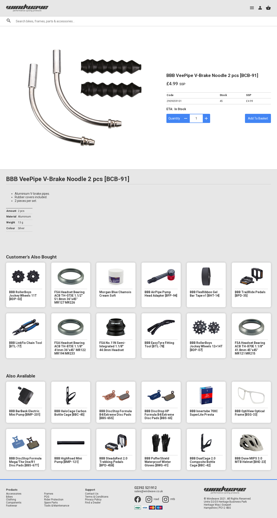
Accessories (13, 493)
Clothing (11, 499)
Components (13, 502)
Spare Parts (51, 502)
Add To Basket (258, 118)
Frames (48, 493)
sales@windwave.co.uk (148, 491)
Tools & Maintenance (56, 505)
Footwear (11, 505)
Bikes (9, 496)
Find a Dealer (93, 502)
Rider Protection (53, 499)
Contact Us (91, 493)
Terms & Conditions (96, 496)
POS (46, 496)
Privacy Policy (93, 499)
